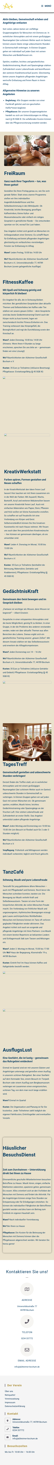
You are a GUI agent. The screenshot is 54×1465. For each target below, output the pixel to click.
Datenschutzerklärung (15, 1406)
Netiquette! (10, 1395)
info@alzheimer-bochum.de (25, 1438)
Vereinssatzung (12, 1399)
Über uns (9, 1391)
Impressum (10, 1402)
